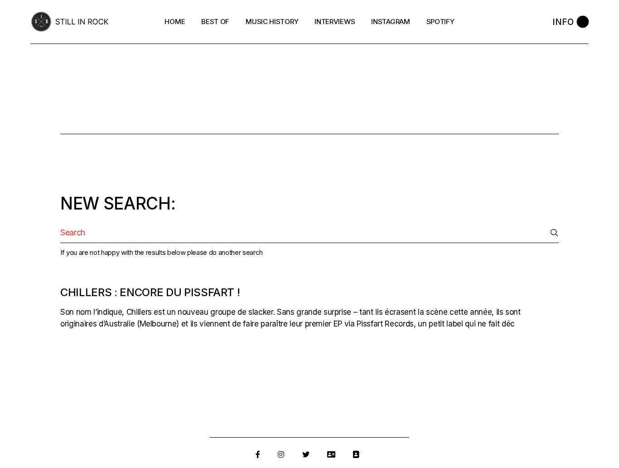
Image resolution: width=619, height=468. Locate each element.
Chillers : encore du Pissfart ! (150, 292)
